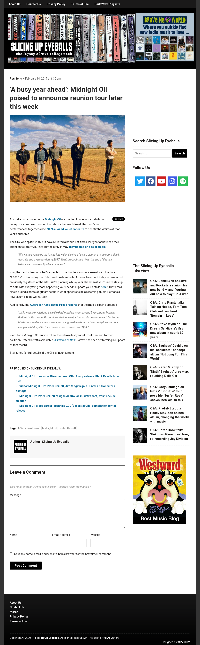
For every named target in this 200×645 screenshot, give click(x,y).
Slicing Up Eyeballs (55, 442)
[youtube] (161, 181)
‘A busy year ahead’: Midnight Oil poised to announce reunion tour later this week (66, 97)
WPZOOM (184, 642)
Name (13, 534)
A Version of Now (28, 428)
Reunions (16, 78)
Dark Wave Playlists (107, 4)
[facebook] (150, 181)
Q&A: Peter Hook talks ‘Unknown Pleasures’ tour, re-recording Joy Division (169, 434)
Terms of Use (80, 4)
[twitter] (140, 181)
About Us (15, 4)
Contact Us (33, 4)
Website (95, 534)
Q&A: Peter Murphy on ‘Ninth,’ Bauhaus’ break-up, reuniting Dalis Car (169, 371)
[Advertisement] (162, 98)
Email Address (61, 534)
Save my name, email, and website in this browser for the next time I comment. (62, 554)
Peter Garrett (68, 428)
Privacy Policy (56, 4)
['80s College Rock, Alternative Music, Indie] (71, 38)
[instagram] (172, 181)
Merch (14, 611)
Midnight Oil (49, 428)
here (104, 287)
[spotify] (183, 181)
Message (15, 495)
